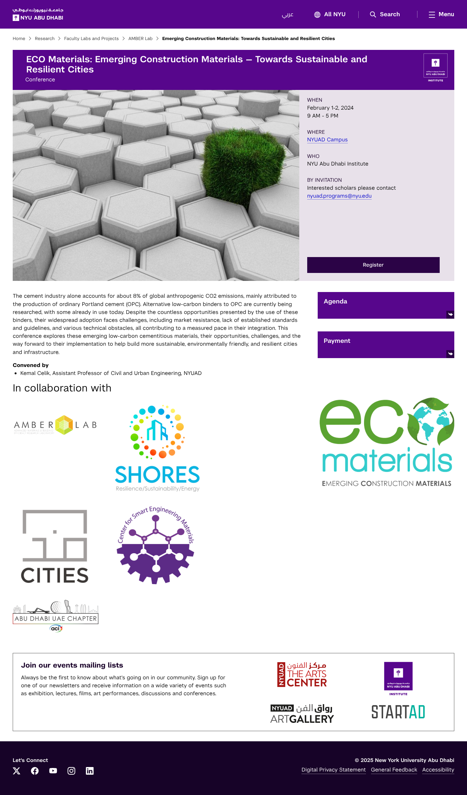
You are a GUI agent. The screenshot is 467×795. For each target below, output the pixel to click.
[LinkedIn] (90, 771)
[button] (387, 14)
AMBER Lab (140, 39)
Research (45, 39)
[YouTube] (53, 771)
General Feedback (394, 769)
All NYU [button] (335, 14)
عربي (288, 14)
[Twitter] (16, 771)
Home (19, 39)
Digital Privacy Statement (333, 769)
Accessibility (438, 769)
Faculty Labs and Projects (91, 39)
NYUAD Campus (327, 139)
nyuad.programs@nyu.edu (339, 195)
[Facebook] (35, 771)
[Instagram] (71, 771)
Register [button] (373, 265)
